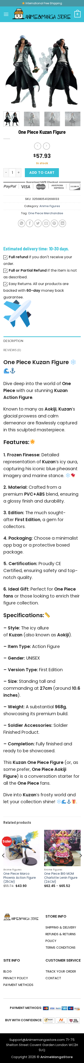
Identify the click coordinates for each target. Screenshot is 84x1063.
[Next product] (37, 146)
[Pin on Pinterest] (54, 223)
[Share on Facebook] (29, 223)
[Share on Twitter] (38, 223)
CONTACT (53, 978)
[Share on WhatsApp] (21, 223)
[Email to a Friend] (46, 223)
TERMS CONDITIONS (60, 947)
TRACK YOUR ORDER (60, 971)
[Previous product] (46, 146)
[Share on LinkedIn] (62, 223)
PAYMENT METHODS (18, 985)
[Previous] (10, 69)
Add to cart (41, 172)
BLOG (7, 971)
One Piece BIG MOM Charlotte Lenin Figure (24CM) (61, 878)
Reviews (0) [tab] (12, 350)
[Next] (73, 69)
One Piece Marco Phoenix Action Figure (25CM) (19, 878)
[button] (6, 14)
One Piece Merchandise (45, 213)
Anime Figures (49, 206)
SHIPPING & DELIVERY (60, 927)
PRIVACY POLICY (15, 978)
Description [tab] (13, 341)
